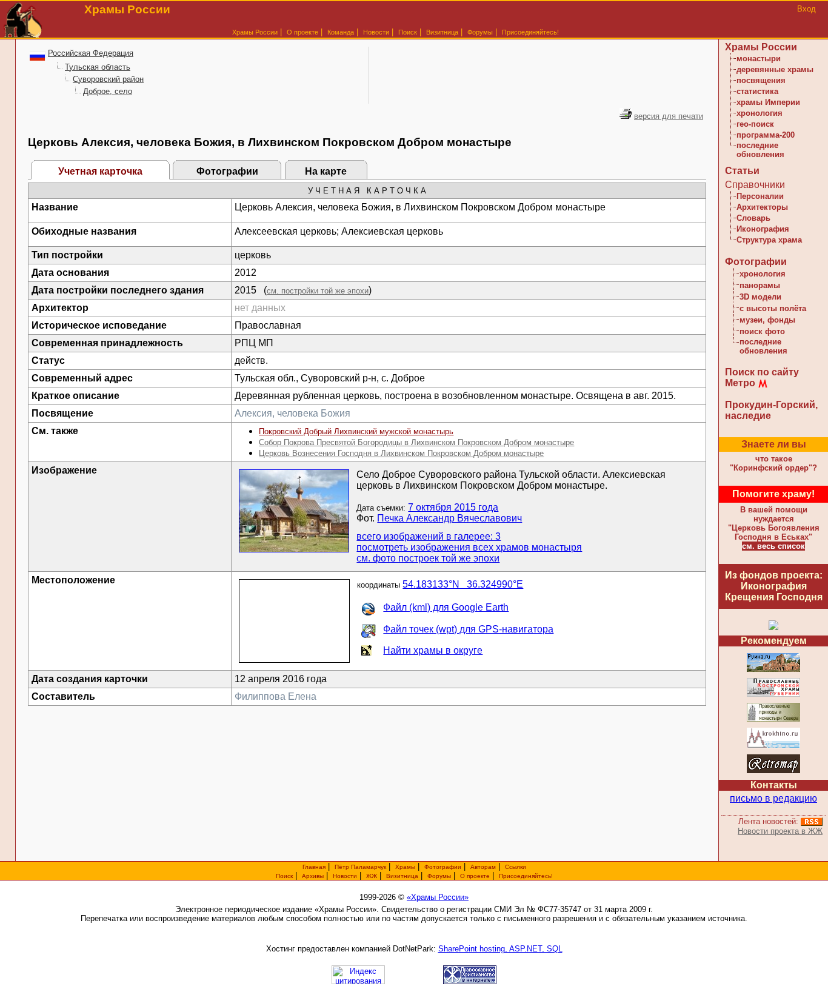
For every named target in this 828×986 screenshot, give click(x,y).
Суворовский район (108, 79)
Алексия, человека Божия (292, 413)
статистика (757, 91)
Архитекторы (762, 207)
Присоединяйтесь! (530, 32)
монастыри (758, 58)
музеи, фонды (767, 319)
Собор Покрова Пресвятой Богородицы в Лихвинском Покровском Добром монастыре (416, 442)
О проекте (475, 876)
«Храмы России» (438, 897)
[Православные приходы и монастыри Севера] (773, 719)
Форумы (480, 32)
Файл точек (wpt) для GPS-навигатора (468, 629)
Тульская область (97, 67)
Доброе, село (107, 91)
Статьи (742, 171)
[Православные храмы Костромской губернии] (773, 694)
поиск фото (762, 331)
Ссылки (515, 867)
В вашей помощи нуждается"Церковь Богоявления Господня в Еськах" (774, 523)
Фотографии (227, 171)
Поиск (407, 32)
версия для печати (668, 116)
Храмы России (255, 32)
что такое (773, 463)
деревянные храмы (774, 69)
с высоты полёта (773, 308)
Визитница (442, 32)
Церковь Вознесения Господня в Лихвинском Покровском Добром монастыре (401, 453)
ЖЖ (371, 876)
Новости (376, 32)
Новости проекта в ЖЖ (780, 831)
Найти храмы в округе (432, 650)
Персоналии (760, 196)
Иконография (762, 228)
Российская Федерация (90, 53)
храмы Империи (768, 102)
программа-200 (765, 134)
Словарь (753, 218)
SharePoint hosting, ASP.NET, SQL (500, 948)
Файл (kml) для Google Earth (446, 607)
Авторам (483, 867)
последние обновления (760, 150)
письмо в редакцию (773, 798)
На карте (326, 171)
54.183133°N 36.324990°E (462, 584)
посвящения (761, 80)
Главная (314, 867)
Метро (740, 383)
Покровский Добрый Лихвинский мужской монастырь (356, 431)
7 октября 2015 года (453, 507)
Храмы (405, 867)
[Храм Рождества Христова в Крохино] (773, 746)
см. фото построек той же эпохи (427, 558)
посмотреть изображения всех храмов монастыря (469, 547)
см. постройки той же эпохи (318, 290)
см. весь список (773, 546)
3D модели (760, 296)
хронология (759, 113)
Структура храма (769, 239)
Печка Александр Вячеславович (449, 518)
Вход (806, 8)
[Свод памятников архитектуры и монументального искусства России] (773, 670)
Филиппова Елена (275, 696)
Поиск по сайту (762, 372)
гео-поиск (755, 124)
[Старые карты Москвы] (773, 771)
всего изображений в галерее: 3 (428, 536)
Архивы (313, 876)
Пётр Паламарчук (360, 867)
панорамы (760, 285)
